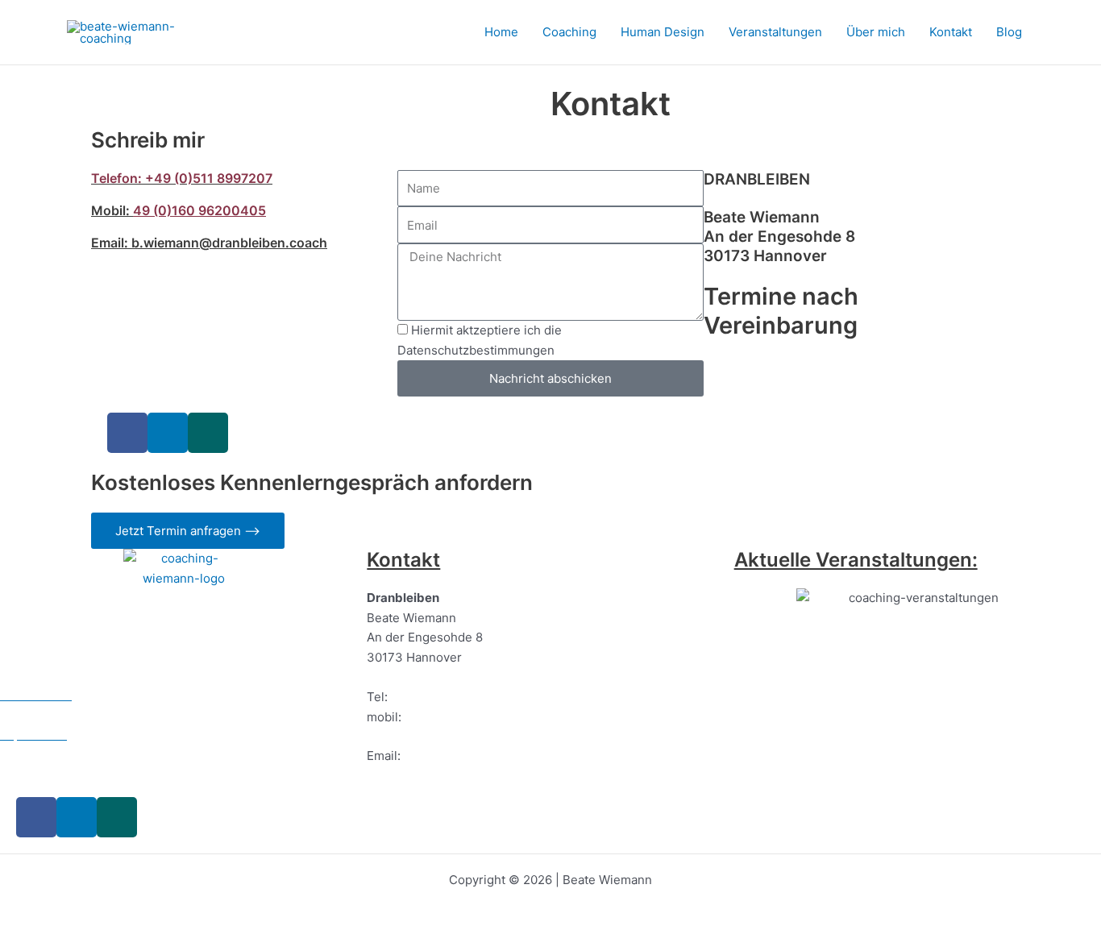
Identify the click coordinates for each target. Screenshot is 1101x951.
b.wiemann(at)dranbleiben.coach (460, 775)
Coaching (569, 31)
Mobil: (110, 210)
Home (501, 31)
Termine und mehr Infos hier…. (877, 813)
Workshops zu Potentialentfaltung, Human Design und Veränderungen (899, 763)
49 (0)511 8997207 (444, 696)
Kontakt (950, 31)
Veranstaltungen (775, 31)
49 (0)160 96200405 (199, 210)
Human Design (662, 31)
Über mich (875, 31)
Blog (1009, 31)
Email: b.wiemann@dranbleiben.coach (209, 243)
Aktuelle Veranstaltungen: (856, 559)
